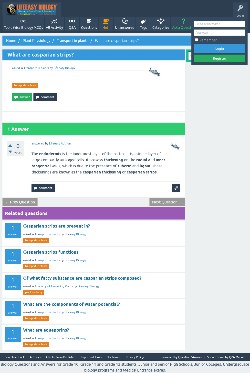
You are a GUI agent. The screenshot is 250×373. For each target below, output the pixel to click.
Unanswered (124, 27)
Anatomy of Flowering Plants (54, 286)
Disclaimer (114, 357)
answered (37, 143)
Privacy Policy (135, 357)
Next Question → (167, 202)
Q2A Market (237, 357)
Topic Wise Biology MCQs (23, 27)
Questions (89, 27)
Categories (160, 27)
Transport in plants (36, 68)
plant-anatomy (33, 292)
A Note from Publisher (61, 357)
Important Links (91, 357)
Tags (143, 27)
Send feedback (15, 357)
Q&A (72, 27)
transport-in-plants (25, 85)
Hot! (106, 27)
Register (219, 58)
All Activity (54, 27)
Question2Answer (190, 357)
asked (16, 68)
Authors (35, 357)
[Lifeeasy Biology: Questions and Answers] (31, 9)
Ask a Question (183, 27)
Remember (208, 40)
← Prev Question (20, 202)
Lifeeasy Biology (75, 234)
